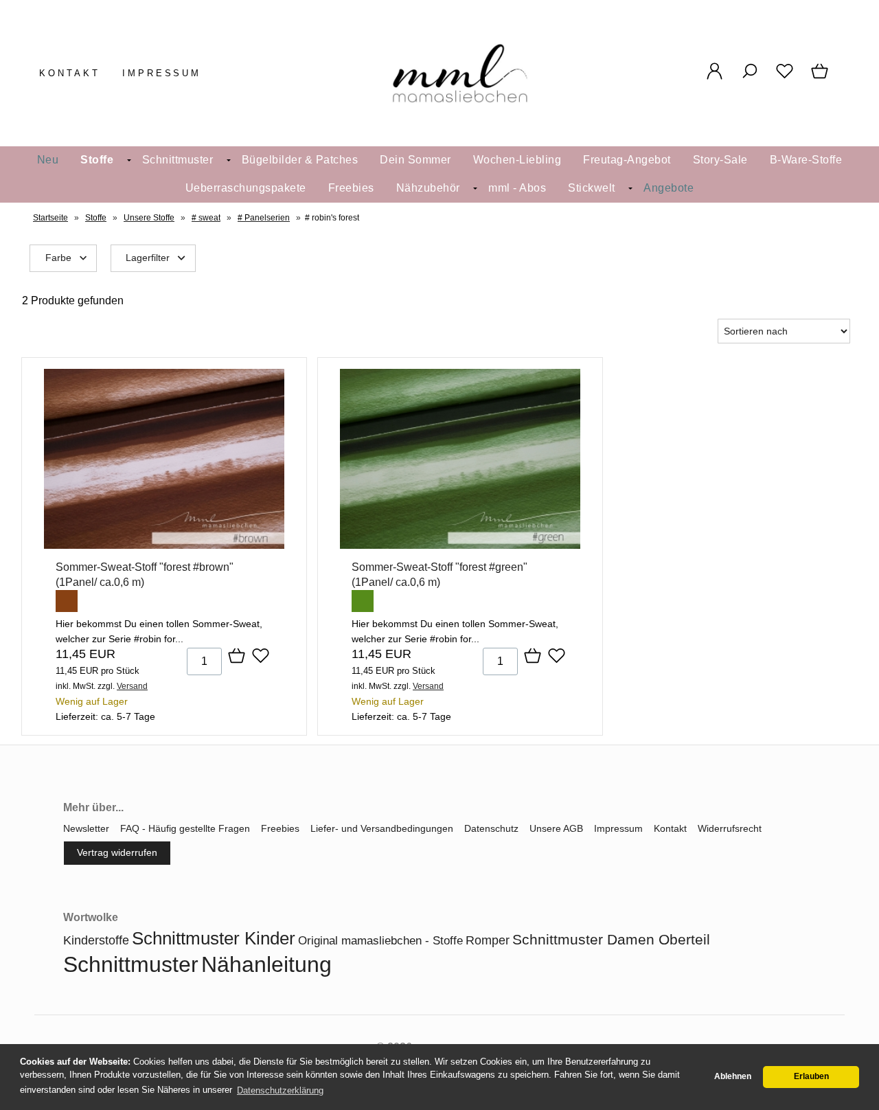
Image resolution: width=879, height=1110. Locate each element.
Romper (488, 940)
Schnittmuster (178, 160)
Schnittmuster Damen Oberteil (611, 939)
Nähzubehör (428, 188)
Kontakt (69, 73)
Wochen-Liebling (517, 160)
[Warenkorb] (821, 78)
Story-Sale (720, 160)
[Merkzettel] (784, 78)
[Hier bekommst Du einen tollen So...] (164, 545)
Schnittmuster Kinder (213, 938)
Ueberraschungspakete (245, 188)
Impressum (162, 73)
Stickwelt (591, 188)
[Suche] (749, 78)
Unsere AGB (556, 828)
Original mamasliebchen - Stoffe (380, 940)
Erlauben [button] (811, 1076)
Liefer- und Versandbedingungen (381, 828)
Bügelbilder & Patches (300, 160)
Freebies (351, 188)
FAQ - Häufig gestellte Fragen (185, 828)
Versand (132, 686)
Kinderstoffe (96, 940)
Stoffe (96, 160)
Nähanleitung (266, 964)
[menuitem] (48, 160)
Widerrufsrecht (730, 828)
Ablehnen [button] (732, 1076)
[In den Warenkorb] (236, 656)
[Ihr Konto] (714, 78)
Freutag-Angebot (627, 160)
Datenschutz (491, 828)
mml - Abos (517, 188)
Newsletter (86, 828)
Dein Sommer (415, 160)
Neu (48, 160)
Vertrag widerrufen (117, 852)
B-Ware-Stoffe (806, 160)
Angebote (668, 188)
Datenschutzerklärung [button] (280, 1090)
